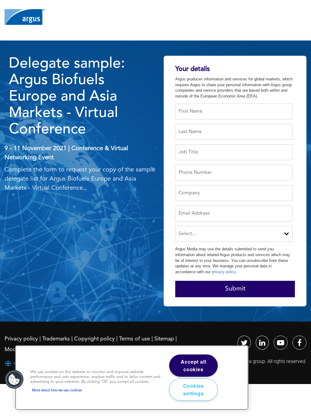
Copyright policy (94, 339)
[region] (131, 377)
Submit (235, 289)
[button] (14, 379)
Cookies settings (193, 389)
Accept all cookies (193, 365)
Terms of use (134, 339)
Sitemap (164, 339)
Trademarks (56, 339)
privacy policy (224, 272)
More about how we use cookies (57, 390)
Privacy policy (21, 339)
